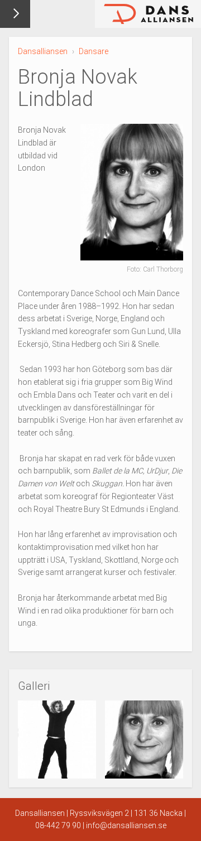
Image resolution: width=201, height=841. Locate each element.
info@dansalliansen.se (126, 825)
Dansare (93, 51)
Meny (15, 14)
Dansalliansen (43, 51)
